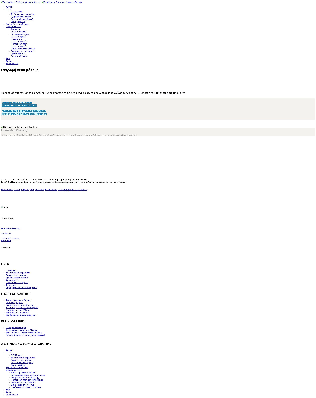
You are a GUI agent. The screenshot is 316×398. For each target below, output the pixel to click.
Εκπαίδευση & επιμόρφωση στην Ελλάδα (22, 189)
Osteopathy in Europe (16, 327)
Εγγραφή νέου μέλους (21, 16)
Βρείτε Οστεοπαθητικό (17, 24)
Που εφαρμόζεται (14, 302)
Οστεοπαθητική (13, 26)
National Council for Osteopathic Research (25, 335)
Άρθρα (9, 61)
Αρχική (9, 7)
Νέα (8, 58)
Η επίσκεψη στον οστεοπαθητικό (19, 45)
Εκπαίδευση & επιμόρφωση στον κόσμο (66, 189)
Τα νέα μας (11, 285)
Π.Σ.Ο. (8, 9)
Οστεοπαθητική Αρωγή (22, 19)
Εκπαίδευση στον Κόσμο (22, 51)
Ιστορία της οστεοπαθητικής (19, 40)
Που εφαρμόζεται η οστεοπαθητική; (20, 35)
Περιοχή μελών (18, 21)
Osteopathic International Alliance (21, 330)
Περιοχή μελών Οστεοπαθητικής (21, 287)
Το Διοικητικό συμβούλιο (23, 14)
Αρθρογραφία (12, 280)
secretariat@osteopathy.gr (10, 228)
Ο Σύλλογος (16, 11)
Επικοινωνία (12, 63)
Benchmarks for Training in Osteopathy (24, 332)
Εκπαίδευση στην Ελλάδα (23, 49)
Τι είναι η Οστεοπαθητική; (19, 30)
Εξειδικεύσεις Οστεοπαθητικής (19, 54)
